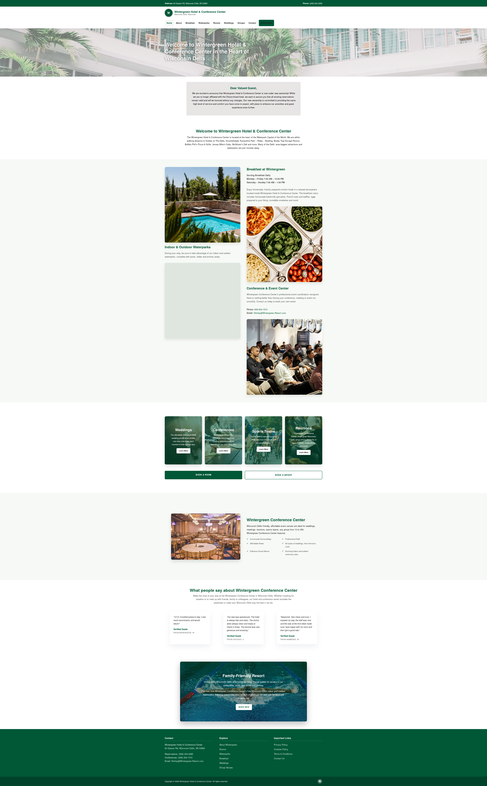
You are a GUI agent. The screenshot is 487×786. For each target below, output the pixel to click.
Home (169, 22)
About (179, 22)
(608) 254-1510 (185, 757)
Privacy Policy (281, 744)
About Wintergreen (228, 744)
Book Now (266, 22)
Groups (241, 22)
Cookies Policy (281, 749)
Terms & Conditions (283, 753)
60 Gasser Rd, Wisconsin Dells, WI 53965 (190, 3)
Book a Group (283, 474)
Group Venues (226, 767)
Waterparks (204, 22)
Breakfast (190, 22)
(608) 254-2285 (316, 3)
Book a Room (203, 474)
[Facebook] (319, 781)
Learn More (183, 450)
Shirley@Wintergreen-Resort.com (270, 312)
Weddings (229, 22)
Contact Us (279, 758)
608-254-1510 (260, 309)
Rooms (216, 22)
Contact (252, 22)
